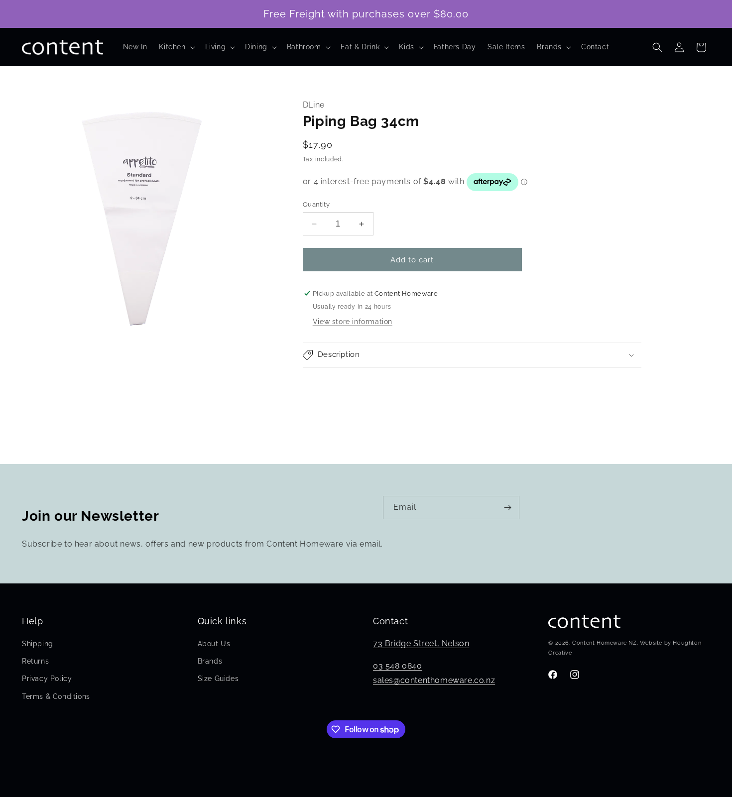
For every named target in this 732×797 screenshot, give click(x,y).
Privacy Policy (47, 679)
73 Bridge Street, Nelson (421, 643)
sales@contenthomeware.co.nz (434, 680)
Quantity (316, 204)
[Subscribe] (508, 507)
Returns (35, 661)
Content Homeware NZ (604, 643)
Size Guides (218, 679)
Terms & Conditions (56, 696)
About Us (214, 644)
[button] (176, 46)
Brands (210, 661)
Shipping (37, 644)
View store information (352, 322)
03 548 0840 (397, 666)
